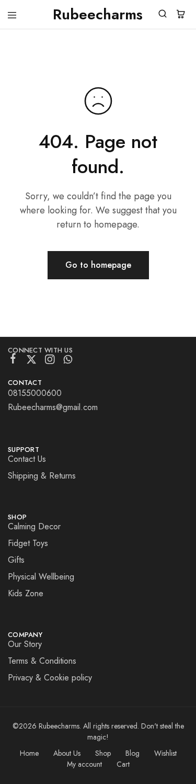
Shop (103, 753)
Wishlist (165, 753)
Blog (132, 753)
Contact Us (27, 459)
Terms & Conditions (42, 661)
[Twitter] (31, 361)
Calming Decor (34, 526)
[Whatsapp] (68, 361)
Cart (123, 764)
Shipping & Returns (42, 476)
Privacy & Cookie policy (50, 678)
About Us (66, 753)
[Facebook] (13, 360)
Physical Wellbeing (41, 577)
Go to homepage (98, 265)
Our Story (25, 644)
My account (84, 764)
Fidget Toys (28, 543)
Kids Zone (25, 593)
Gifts (16, 560)
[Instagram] (50, 361)
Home (29, 753)
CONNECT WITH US (40, 350)
